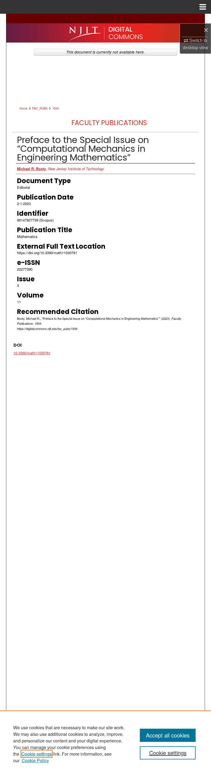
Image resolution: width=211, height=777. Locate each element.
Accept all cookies (168, 735)
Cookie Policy (35, 760)
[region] (105, 744)
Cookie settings (36, 754)
